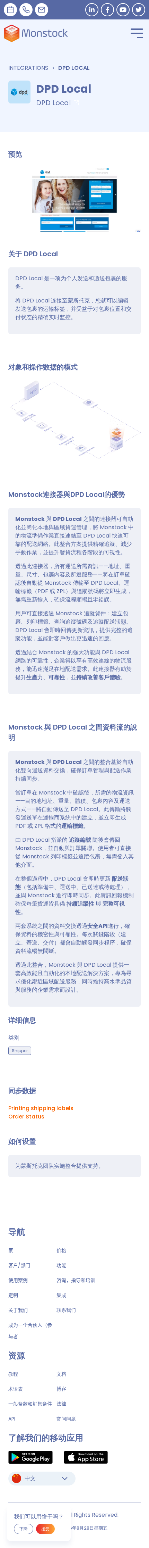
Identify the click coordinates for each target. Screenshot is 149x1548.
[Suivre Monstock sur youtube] (123, 9)
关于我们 (18, 1310)
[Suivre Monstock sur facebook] (107, 9)
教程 (13, 1374)
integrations (28, 68)
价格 (61, 1250)
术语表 (15, 1388)
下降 (23, 1529)
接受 (45, 1529)
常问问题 (66, 1418)
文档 (61, 1374)
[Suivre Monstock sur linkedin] (91, 9)
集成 (61, 1295)
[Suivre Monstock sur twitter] (138, 9)
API (11, 1418)
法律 (61, 1403)
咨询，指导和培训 (75, 1280)
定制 (13, 1295)
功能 (61, 1265)
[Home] (36, 33)
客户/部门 (19, 1265)
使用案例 (18, 1280)
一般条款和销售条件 (30, 1403)
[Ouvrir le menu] (137, 33)
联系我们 (66, 1310)
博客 (61, 1388)
